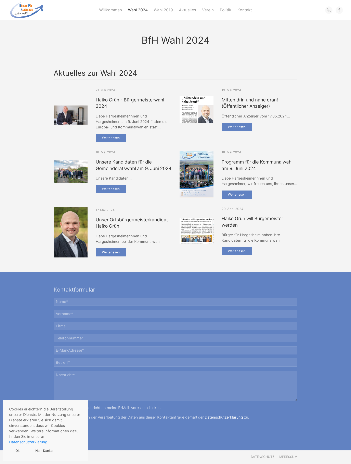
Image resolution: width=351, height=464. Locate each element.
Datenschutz (262, 457)
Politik (225, 10)
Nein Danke (44, 451)
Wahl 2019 (163, 10)
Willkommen (110, 10)
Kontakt (244, 10)
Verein (208, 10)
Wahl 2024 (138, 10)
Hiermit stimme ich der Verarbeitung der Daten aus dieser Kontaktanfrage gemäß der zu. (153, 417)
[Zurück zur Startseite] (26, 10)
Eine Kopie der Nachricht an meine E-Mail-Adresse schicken (109, 408)
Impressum (287, 457)
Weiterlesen (111, 138)
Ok (17, 451)
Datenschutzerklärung (224, 417)
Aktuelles (187, 10)
